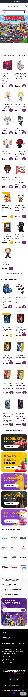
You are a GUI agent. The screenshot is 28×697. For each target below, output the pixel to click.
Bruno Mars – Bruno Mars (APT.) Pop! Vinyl (7, 179)
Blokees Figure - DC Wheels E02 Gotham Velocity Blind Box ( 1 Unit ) (21, 301)
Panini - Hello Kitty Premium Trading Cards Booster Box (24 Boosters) (20, 75)
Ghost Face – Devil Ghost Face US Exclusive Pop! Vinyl (20, 154)
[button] (2, 6)
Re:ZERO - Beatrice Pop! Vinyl (6, 153)
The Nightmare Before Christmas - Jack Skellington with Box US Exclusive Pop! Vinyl (20, 210)
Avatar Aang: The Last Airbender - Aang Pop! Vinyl (7, 106)
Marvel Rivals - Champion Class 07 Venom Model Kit (21, 358)
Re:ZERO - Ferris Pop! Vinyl (7, 129)
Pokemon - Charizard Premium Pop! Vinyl (6, 208)
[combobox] (14, 12)
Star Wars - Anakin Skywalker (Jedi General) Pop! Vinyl (7, 263)
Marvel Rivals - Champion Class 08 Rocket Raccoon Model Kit (20, 387)
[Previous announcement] (2, 1)
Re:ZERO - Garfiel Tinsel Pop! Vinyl (20, 105)
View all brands (13, 574)
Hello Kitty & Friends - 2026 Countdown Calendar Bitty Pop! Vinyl (19, 181)
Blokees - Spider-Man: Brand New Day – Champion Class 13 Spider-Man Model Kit (21, 417)
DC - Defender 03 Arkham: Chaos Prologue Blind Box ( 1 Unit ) (7, 301)
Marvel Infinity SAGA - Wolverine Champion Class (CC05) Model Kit (8, 358)
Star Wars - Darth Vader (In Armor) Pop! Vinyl (20, 236)
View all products (13, 273)
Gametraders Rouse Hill (13, 685)
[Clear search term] (25, 12)
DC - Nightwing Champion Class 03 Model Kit (7, 329)
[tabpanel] (5, 538)
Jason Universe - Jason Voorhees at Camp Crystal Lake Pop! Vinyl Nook (7, 237)
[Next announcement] (25, 1)
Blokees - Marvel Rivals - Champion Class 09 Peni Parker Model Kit (8, 386)
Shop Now (17, 1)
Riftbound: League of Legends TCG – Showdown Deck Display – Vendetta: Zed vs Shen (7, 78)
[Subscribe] (23, 610)
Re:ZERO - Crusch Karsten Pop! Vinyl (20, 129)
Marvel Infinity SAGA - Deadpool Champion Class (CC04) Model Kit (21, 330)
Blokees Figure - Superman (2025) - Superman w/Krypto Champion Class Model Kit (8, 418)
